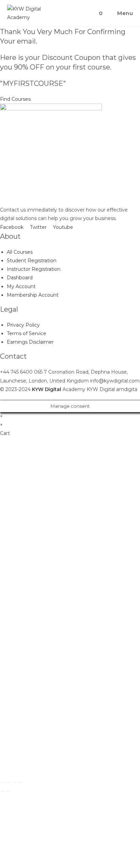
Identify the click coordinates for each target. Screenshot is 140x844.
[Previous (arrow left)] (2, 791)
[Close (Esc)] (2, 782)
